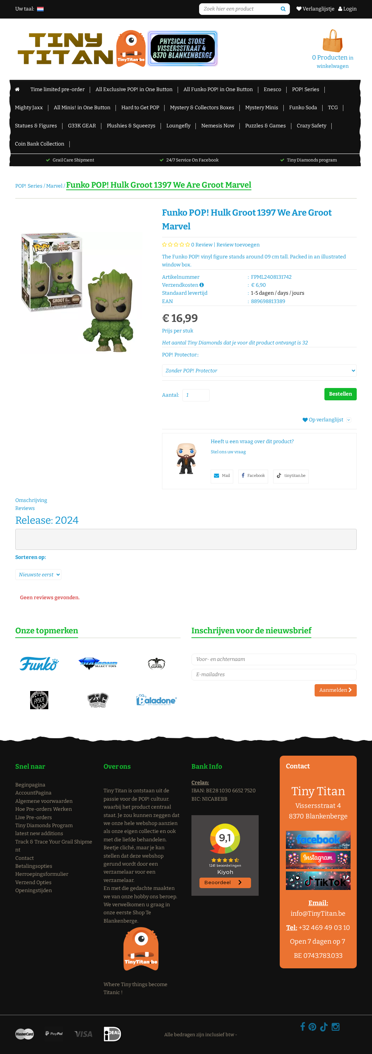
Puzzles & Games (265, 126)
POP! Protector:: (180, 355)
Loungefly (178, 126)
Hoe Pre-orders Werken (43, 809)
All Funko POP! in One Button (218, 89)
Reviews (25, 508)
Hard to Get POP (140, 108)
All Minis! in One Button (82, 108)
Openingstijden (33, 890)
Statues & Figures (36, 126)
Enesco (272, 89)
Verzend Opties (33, 882)
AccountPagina (33, 793)
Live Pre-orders (33, 817)
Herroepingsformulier (41, 874)
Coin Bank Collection (39, 144)
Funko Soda (303, 108)
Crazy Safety (311, 126)
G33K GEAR (82, 126)
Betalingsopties (33, 866)
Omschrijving (31, 500)
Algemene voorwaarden (44, 801)
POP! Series (305, 89)
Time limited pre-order (58, 89)
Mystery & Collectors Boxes (202, 108)
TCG (333, 108)
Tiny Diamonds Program (44, 825)
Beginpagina (30, 785)
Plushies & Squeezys (131, 126)
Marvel (54, 186)
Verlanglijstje (318, 9)
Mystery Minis (261, 108)
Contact (24, 858)
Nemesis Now (217, 126)
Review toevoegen (238, 245)
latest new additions (39, 833)
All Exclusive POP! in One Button (134, 89)
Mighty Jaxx (29, 108)
